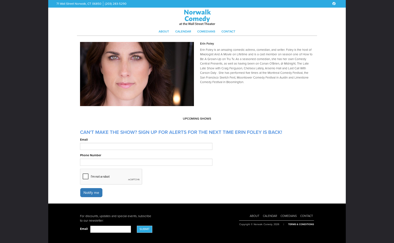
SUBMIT (145, 229)
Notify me (91, 192)
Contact (228, 31)
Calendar (183, 31)
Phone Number (90, 155)
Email (84, 139)
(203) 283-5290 (115, 4)
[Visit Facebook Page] (334, 4)
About (164, 31)
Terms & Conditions (301, 224)
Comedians (206, 31)
